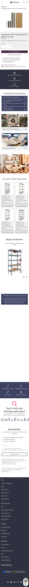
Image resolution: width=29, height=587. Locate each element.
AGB (2, 486)
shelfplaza (3, 6)
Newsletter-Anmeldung (7, 550)
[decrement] (3, 46)
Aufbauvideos (4, 519)
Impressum (4, 495)
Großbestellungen (5, 560)
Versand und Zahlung (6, 483)
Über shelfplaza (5, 544)
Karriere (3, 547)
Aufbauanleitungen (6, 516)
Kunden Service (5, 513)
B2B (2, 553)
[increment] (9, 46)
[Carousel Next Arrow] (26, 164)
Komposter (4, 536)
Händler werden (5, 556)
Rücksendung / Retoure (7, 509)
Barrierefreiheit (5, 498)
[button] (1, 2)
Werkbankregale (5, 533)
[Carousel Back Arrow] (2, 164)
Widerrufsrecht (5, 492)
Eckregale (3, 530)
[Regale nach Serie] (14, 404)
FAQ (2, 506)
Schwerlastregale (5, 527)
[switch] (25, 585)
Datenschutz (4, 489)
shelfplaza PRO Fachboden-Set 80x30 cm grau (13, 8)
